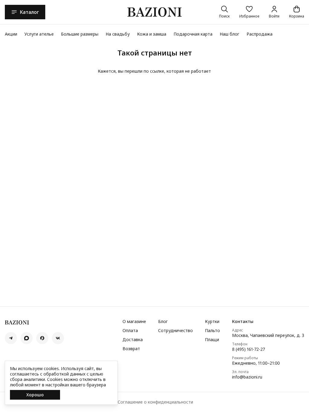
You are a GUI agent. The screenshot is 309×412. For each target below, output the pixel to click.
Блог (163, 321)
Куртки (212, 321)
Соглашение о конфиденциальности (155, 402)
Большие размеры (79, 34)
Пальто (212, 330)
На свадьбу (118, 34)
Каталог (29, 12)
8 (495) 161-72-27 (248, 349)
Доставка (133, 339)
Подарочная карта (193, 34)
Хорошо (35, 395)
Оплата (130, 330)
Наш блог (229, 34)
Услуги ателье (39, 34)
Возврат (131, 348)
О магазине (134, 321)
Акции (11, 34)
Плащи (212, 339)
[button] (249, 12)
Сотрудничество (175, 330)
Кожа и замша (151, 34)
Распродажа (259, 34)
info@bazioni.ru (247, 377)
